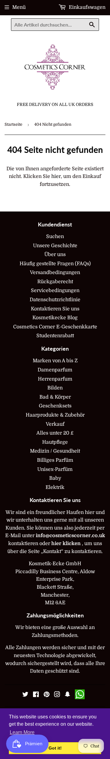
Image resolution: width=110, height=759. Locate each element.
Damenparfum (55, 370)
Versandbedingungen (55, 272)
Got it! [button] (55, 748)
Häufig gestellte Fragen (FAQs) (55, 263)
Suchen (55, 236)
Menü (19, 7)
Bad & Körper (55, 397)
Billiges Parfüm (55, 460)
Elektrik (55, 487)
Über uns (55, 254)
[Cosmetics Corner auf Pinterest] (46, 695)
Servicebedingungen (55, 290)
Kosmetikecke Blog (55, 317)
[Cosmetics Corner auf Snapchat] (67, 695)
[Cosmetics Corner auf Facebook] (36, 695)
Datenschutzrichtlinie (55, 299)
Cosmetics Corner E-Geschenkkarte (55, 327)
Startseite (13, 124)
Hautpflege (55, 442)
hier (56, 176)
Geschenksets (55, 406)
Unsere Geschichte (55, 245)
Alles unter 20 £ (55, 433)
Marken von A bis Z (55, 360)
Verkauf (55, 424)
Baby (55, 478)
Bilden (55, 388)
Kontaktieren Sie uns (55, 309)
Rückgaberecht (55, 281)
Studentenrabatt (55, 335)
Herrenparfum (55, 379)
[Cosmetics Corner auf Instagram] (57, 695)
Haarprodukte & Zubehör (55, 415)
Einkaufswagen (86, 7)
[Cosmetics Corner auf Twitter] (25, 695)
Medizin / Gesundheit (55, 451)
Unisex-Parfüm (55, 469)
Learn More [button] (22, 732)
